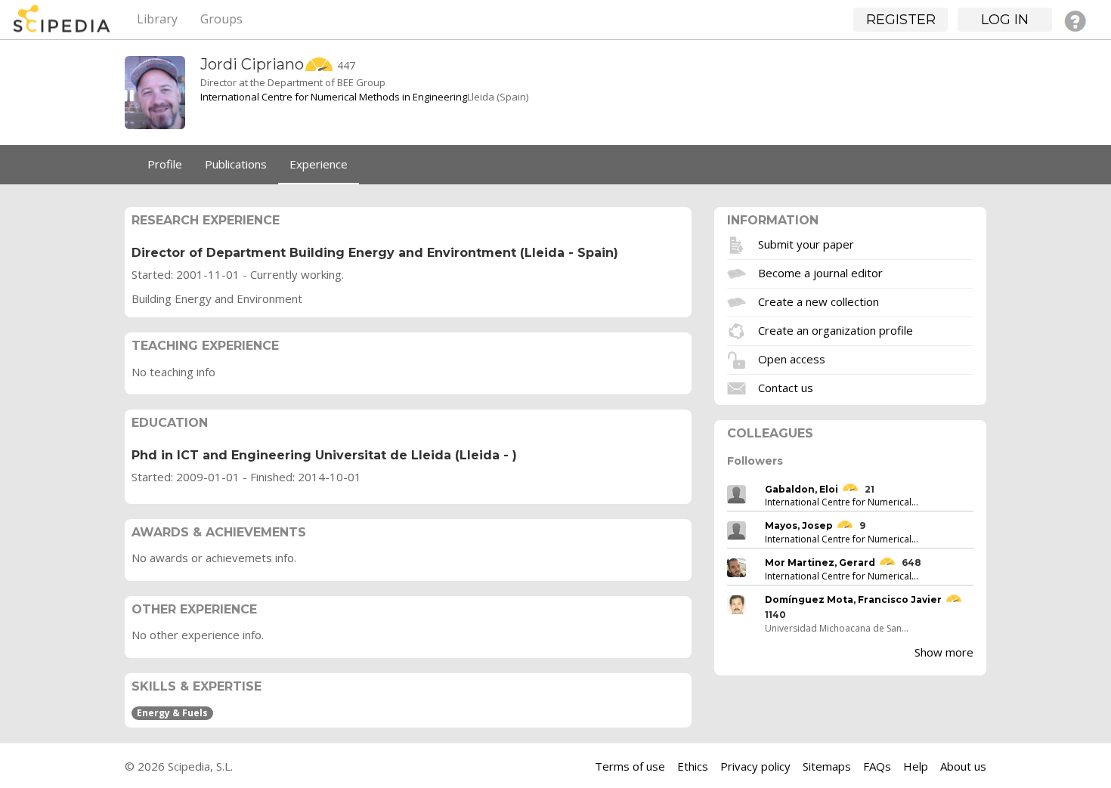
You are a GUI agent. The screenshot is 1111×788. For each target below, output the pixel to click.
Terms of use (630, 766)
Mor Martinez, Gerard (820, 562)
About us (963, 766)
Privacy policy (755, 766)
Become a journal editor (820, 272)
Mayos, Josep (799, 525)
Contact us (785, 386)
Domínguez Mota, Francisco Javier (853, 599)
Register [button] (901, 19)
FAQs (877, 766)
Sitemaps (827, 766)
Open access (791, 358)
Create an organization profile (835, 329)
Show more (943, 652)
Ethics (692, 766)
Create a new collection (818, 300)
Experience (318, 164)
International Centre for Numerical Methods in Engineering (333, 97)
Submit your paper (806, 243)
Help (915, 766)
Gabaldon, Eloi (801, 489)
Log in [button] (1005, 19)
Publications (236, 164)
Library (157, 19)
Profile (164, 164)
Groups (221, 19)
